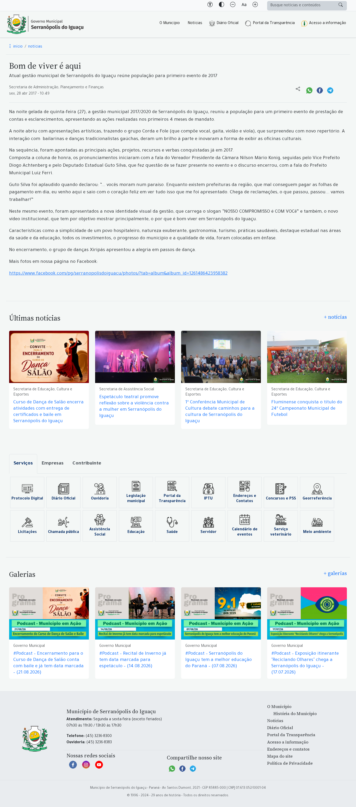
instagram (86, 767)
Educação (136, 532)
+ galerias (335, 573)
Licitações (27, 532)
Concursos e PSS (281, 499)
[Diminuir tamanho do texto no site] (232, 5)
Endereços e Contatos (244, 499)
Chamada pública (63, 532)
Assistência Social (99, 532)
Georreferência (317, 499)
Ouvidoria (100, 499)
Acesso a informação (327, 23)
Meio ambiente (317, 532)
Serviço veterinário (280, 532)
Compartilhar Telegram (330, 90)
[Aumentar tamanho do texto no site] (255, 5)
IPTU (208, 499)
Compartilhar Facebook (320, 90)
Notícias (195, 23)
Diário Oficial (227, 23)
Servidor (208, 532)
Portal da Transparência (274, 23)
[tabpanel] (178, 509)
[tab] (23, 464)
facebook (72, 767)
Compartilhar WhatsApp (309, 90)
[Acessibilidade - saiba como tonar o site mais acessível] (210, 5)
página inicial (45, 24)
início (17, 47)
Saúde (172, 532)
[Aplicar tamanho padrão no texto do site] (244, 5)
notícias (35, 47)
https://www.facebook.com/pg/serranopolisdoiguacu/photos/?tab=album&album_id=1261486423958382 (118, 273)
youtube (99, 767)
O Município (169, 23)
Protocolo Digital (27, 499)
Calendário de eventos (244, 532)
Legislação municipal (136, 499)
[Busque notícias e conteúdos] (340, 5)
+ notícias (335, 317)
